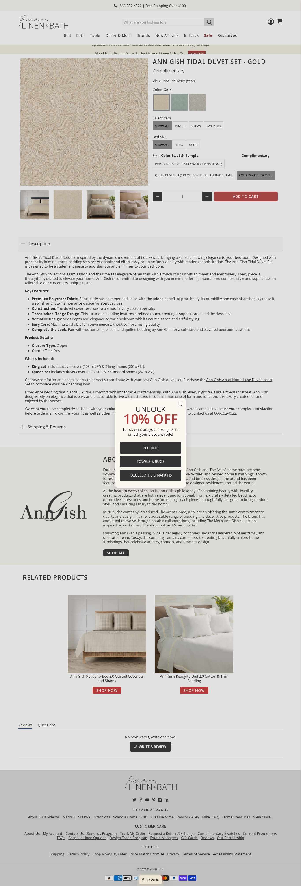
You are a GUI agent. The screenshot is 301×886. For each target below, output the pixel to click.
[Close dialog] (180, 404)
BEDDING (150, 448)
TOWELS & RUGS (150, 461)
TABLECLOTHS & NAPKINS (150, 475)
